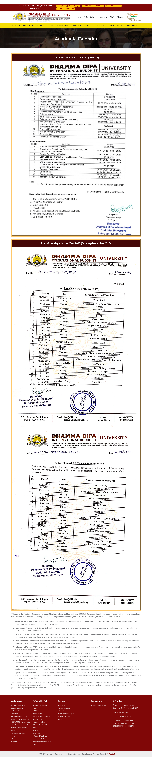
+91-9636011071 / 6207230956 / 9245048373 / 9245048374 (35, 7)
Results (14, 741)
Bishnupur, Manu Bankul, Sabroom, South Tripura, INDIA (125, 706)
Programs (50, 25)
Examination (100, 25)
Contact (127, 25)
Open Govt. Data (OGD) (42, 722)
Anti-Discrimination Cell (20, 725)
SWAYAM (37, 733)
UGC (35, 708)
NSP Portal (37, 711)
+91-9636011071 (121, 712)
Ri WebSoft (111, 754)
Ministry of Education (41, 705)
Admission (103, 17)
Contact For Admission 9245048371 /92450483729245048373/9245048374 (123, 723)
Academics (39, 25)
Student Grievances (113, 6)
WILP (112, 17)
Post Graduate (64, 711)
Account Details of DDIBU (99, 705)
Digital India (38, 719)
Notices (14, 739)
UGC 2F (135, 25)
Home (78, 17)
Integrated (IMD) (64, 716)
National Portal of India (42, 725)
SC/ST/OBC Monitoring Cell (21, 722)
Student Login (74, 6)
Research (76, 25)
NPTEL (36, 730)
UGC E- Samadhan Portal (20, 719)
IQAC (14, 736)
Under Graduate (64, 708)
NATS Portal (38, 714)
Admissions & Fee (63, 25)
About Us (15, 25)
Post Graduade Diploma (67, 714)
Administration (27, 25)
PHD (60, 719)
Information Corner (114, 25)
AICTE (36, 727)
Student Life (87, 25)
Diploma (62, 705)
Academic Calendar (19, 733)
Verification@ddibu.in (122, 716)
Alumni (120, 17)
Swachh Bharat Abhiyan (42, 716)
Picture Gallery (90, 17)
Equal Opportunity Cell (19, 716)
